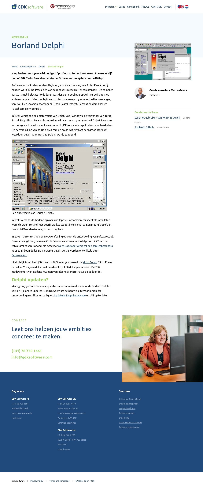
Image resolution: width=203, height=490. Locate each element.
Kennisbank (133, 6)
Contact (168, 6)
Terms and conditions (59, 481)
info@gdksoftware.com (32, 357)
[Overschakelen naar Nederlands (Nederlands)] (186, 7)
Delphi (42, 66)
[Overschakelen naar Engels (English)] (180, 7)
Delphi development (128, 404)
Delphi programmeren (129, 427)
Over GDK (156, 6)
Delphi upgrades (126, 413)
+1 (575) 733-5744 (66, 435)
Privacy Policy (36, 481)
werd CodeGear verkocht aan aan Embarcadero (85, 245)
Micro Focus (90, 262)
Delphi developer (127, 408)
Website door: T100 (85, 481)
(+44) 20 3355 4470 (67, 404)
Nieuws (145, 6)
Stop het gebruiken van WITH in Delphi (157, 117)
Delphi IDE (124, 418)
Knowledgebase (28, 66)
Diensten (110, 6)
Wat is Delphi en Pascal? (130, 422)
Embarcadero (19, 255)
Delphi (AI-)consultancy (130, 399)
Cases (122, 6)
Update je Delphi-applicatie (70, 295)
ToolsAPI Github (144, 127)
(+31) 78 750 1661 (27, 351)
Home (14, 66)
